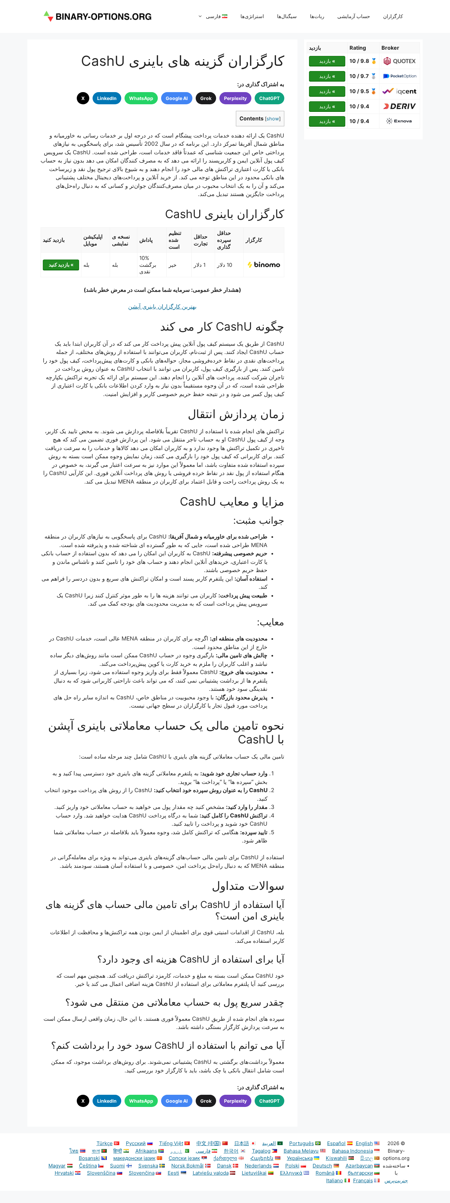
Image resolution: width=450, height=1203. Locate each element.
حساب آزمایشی (353, 16)
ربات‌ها (317, 16)
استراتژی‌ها (252, 16)
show (273, 119)
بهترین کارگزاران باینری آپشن (162, 306)
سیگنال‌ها (287, 16)
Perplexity (235, 98)
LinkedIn (107, 98)
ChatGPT (269, 98)
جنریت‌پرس (396, 1180)
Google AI (177, 98)
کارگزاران (393, 16)
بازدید (327, 61)
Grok (205, 98)
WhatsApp (141, 98)
